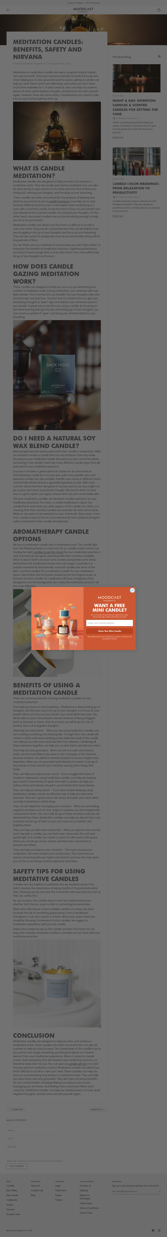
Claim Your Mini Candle (109, 631)
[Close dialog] (132, 590)
